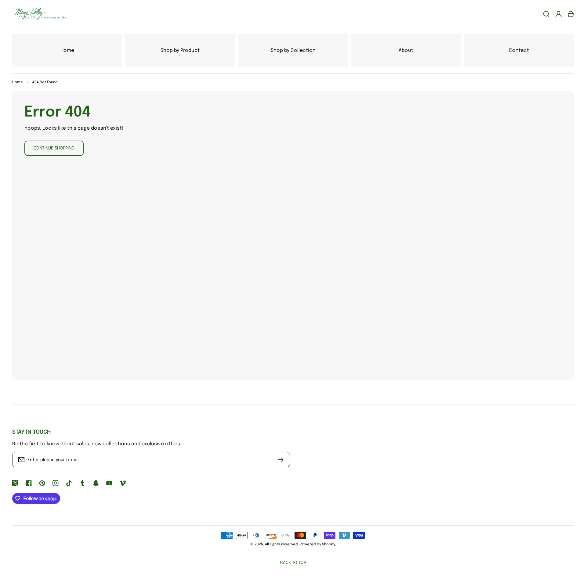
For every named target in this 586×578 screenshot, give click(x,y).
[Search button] (546, 14)
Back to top (293, 563)
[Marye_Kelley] (37, 14)
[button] (180, 50)
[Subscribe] (282, 459)
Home (17, 82)
